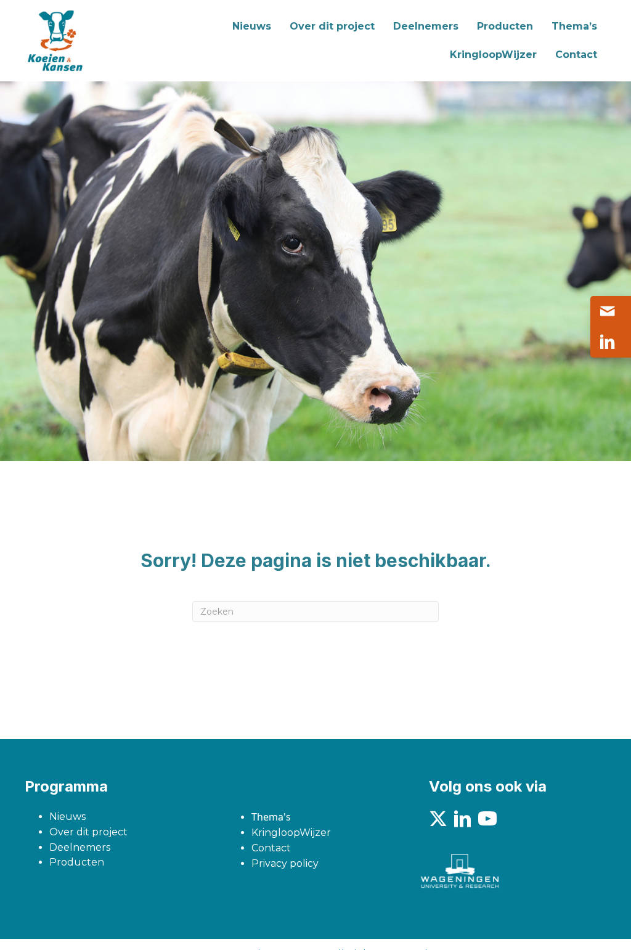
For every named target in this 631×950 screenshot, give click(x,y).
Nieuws (67, 816)
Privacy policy (285, 863)
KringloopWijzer (291, 832)
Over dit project (88, 832)
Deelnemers (79, 847)
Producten (76, 862)
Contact (271, 848)
